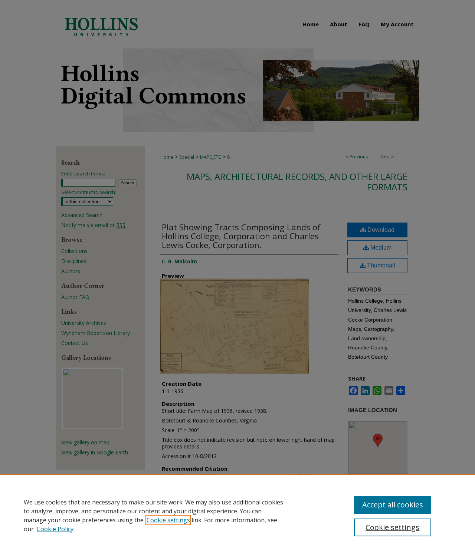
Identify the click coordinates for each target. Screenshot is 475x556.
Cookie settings (168, 520)
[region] (237, 515)
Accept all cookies (392, 505)
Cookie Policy (55, 529)
